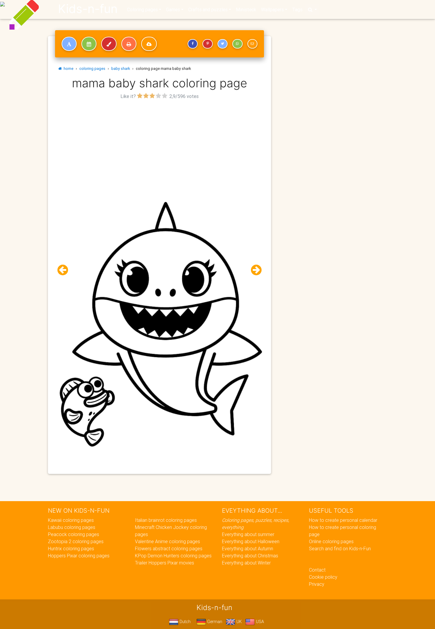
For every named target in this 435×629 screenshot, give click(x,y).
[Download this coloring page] (149, 44)
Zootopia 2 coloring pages (76, 541)
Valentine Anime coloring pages (167, 541)
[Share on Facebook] (193, 44)
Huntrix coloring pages (71, 548)
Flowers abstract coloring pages (168, 548)
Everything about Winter (246, 563)
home (67, 68)
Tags (297, 9)
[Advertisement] (159, 142)
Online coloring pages (331, 541)
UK (238, 621)
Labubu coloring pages (71, 527)
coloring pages (92, 68)
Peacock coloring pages (73, 534)
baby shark (120, 68)
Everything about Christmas (250, 556)
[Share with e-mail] (252, 44)
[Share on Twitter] (223, 44)
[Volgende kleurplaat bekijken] (254, 270)
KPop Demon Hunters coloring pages (173, 556)
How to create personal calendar (343, 520)
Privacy (316, 584)
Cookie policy (323, 577)
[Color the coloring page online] (109, 44)
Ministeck (246, 9)
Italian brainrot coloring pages (166, 520)
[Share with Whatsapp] (237, 44)
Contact (317, 570)
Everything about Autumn (247, 548)
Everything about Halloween (250, 541)
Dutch (184, 621)
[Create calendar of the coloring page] (88, 44)
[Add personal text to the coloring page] (69, 44)
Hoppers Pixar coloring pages (78, 556)
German (214, 621)
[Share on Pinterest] (207, 44)
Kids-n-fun (87, 9)
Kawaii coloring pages (71, 520)
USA (259, 621)
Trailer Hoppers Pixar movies (164, 563)
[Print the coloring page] (128, 44)
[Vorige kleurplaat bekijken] (65, 270)
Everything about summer (248, 534)
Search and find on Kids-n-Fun (340, 548)
